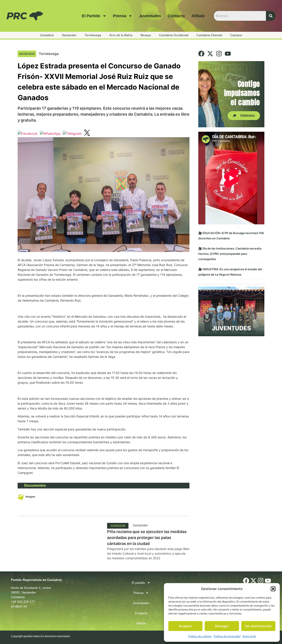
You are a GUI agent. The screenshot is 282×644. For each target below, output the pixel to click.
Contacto (176, 16)
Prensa (119, 16)
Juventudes (150, 16)
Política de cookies (200, 636)
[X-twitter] (210, 54)
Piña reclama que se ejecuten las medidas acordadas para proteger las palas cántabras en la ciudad (147, 537)
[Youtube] (228, 54)
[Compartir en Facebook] (28, 133)
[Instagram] (219, 54)
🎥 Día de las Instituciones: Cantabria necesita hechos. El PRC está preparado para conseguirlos (229, 254)
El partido (91, 16)
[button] (273, 589)
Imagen (30, 496)
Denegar (222, 626)
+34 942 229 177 (23, 601)
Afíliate (198, 16)
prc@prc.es (19, 606)
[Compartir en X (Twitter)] (87, 133)
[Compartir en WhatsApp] (50, 133)
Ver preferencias (258, 626)
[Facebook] (201, 54)
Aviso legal (249, 636)
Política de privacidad (227, 636)
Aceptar (185, 626)
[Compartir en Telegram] (72, 133)
